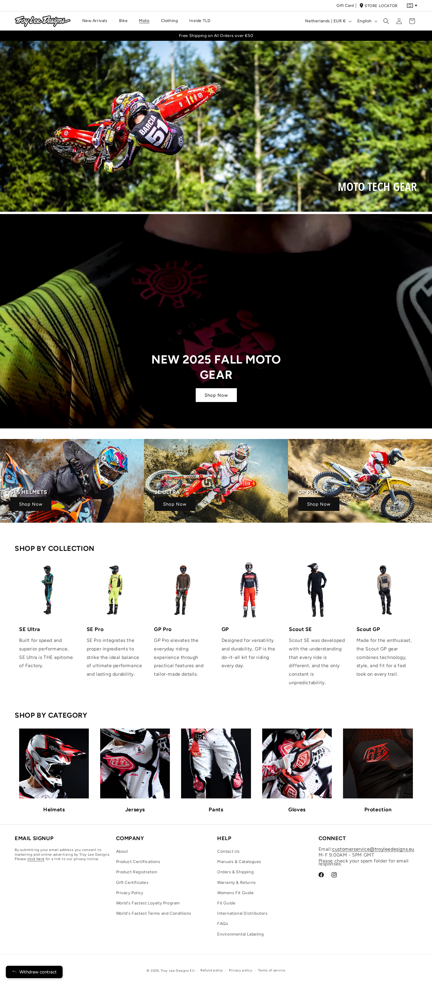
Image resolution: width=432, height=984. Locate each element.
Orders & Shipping (235, 871)
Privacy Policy (129, 892)
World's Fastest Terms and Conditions (154, 913)
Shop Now (31, 504)
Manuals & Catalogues (239, 861)
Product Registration (137, 871)
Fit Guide (226, 903)
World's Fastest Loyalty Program (148, 903)
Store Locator (381, 6)
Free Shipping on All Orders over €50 (216, 35)
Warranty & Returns (236, 882)
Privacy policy (240, 970)
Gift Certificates (132, 882)
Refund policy (211, 970)
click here (35, 859)
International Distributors (242, 913)
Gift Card (345, 5)
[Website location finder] (412, 5)
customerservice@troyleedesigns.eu (373, 849)
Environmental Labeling (240, 934)
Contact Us (228, 851)
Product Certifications (138, 861)
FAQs (222, 923)
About (122, 851)
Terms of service (271, 970)
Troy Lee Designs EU (178, 971)
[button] (97, 21)
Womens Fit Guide (235, 892)
